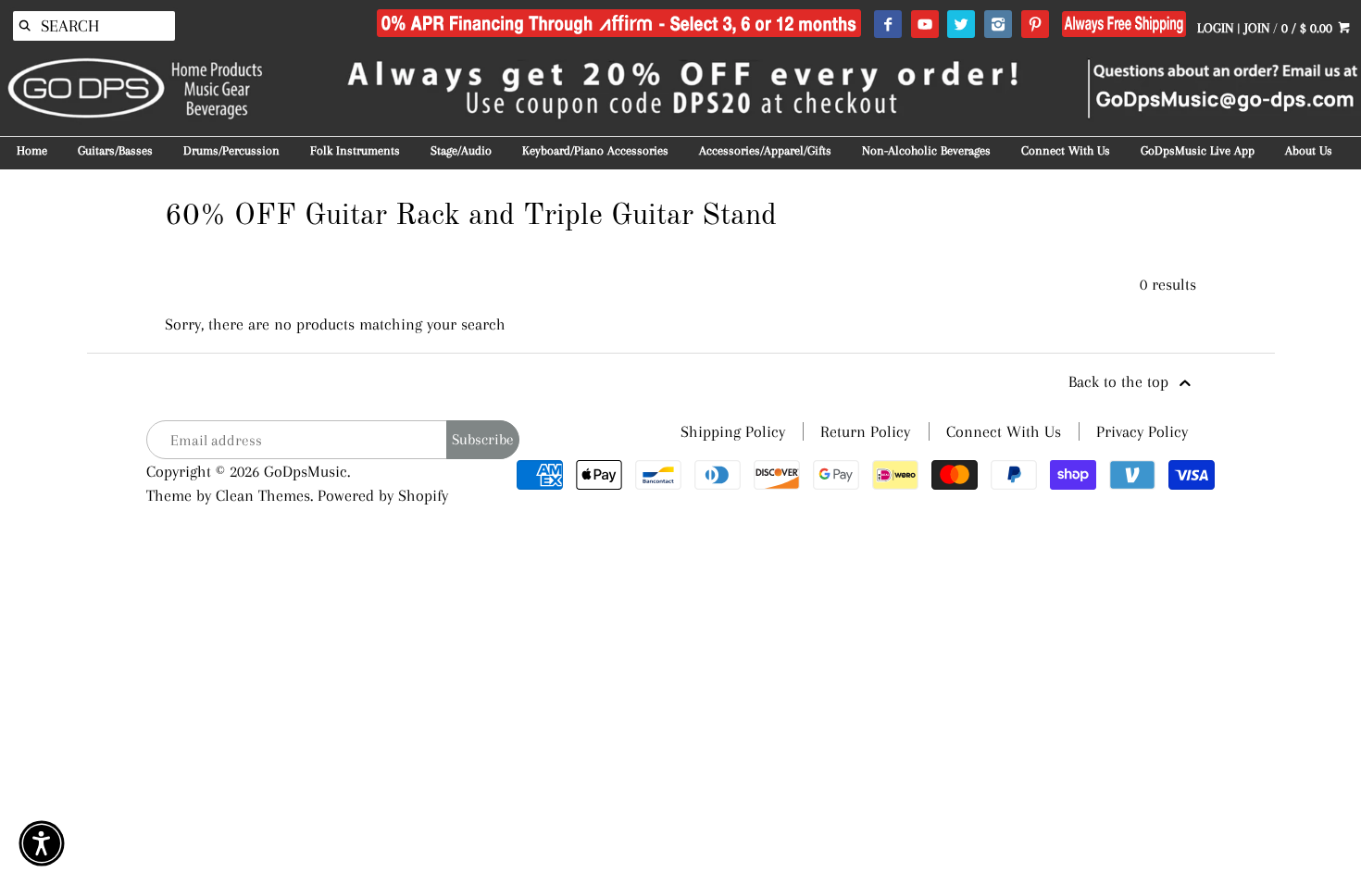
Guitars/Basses (115, 150)
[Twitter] (960, 25)
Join (1256, 27)
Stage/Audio (461, 150)
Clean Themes (263, 495)
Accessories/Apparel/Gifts (765, 150)
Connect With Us (1065, 150)
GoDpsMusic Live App (1198, 150)
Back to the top (1120, 381)
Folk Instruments (355, 150)
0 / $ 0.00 (1308, 27)
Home (32, 150)
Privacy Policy (1142, 431)
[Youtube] (924, 25)
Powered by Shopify (383, 495)
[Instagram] (997, 25)
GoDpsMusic (305, 471)
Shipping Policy (732, 431)
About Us (1308, 150)
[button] (42, 843)
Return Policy (865, 431)
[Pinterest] (1034, 25)
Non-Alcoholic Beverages (926, 150)
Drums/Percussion (231, 150)
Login (1215, 27)
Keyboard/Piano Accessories (595, 150)
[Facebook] (887, 25)
